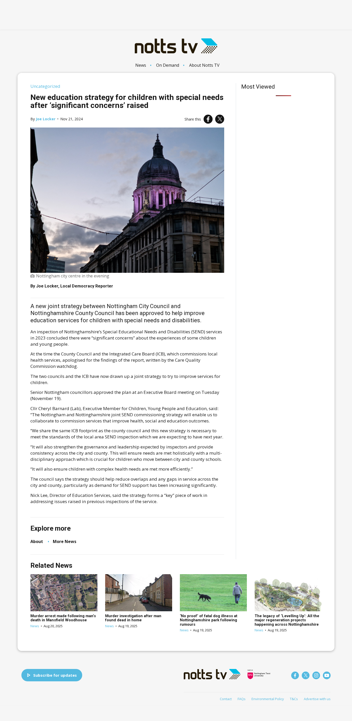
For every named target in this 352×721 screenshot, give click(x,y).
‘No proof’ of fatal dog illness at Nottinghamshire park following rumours (208, 620)
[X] (219, 119)
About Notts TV (204, 65)
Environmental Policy (268, 699)
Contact (226, 699)
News (140, 65)
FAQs (242, 699)
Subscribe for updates (55, 675)
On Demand (167, 65)
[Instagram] (316, 675)
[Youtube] (327, 675)
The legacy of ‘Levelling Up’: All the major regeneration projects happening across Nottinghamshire (287, 620)
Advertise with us (317, 699)
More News (64, 541)
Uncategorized (45, 86)
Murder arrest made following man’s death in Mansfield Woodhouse (63, 618)
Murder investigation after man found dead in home (133, 618)
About (36, 541)
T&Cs (294, 699)
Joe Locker (45, 118)
